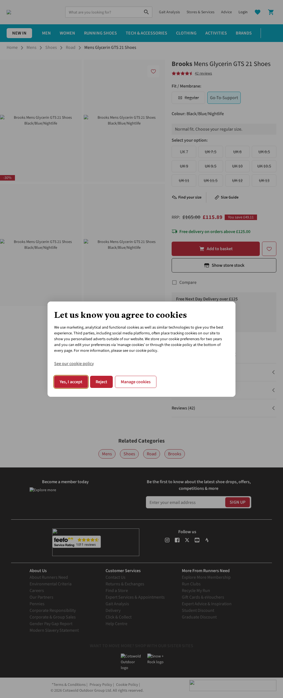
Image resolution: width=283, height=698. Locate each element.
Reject (101, 382)
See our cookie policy (74, 364)
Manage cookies (136, 382)
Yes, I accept (71, 382)
